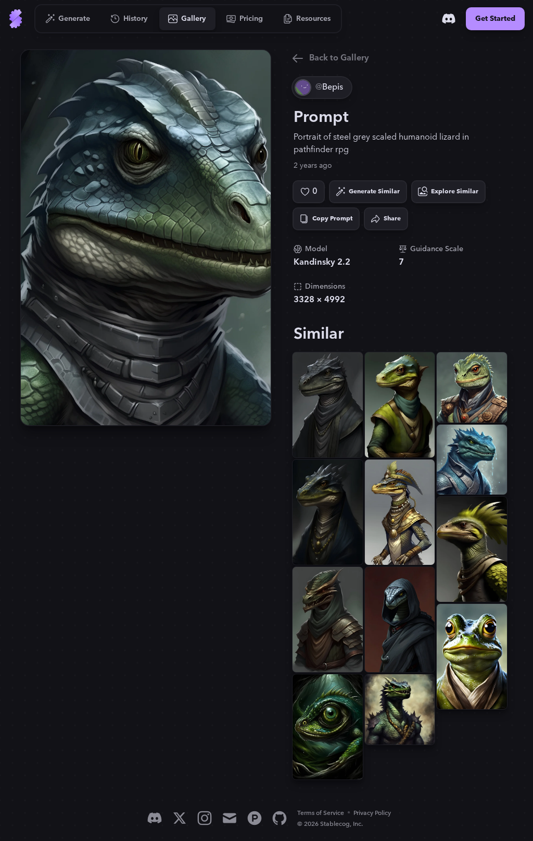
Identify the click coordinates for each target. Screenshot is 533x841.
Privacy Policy (372, 813)
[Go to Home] (15, 19)
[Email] (229, 818)
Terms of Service (320, 813)
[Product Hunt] (254, 818)
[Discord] (449, 19)
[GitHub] (279, 818)
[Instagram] (204, 818)
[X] (179, 818)
